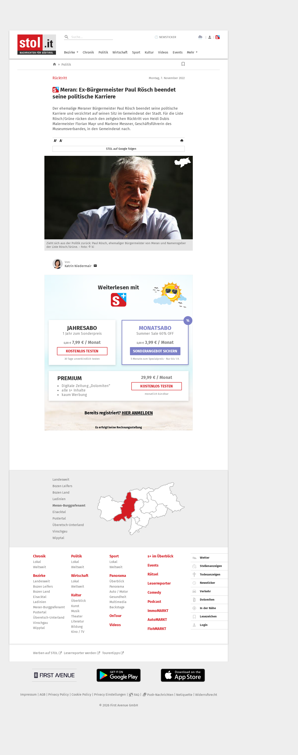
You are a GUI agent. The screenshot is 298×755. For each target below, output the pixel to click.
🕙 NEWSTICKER (165, 37)
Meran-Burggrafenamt (69, 505)
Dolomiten (207, 599)
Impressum (28, 694)
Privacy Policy (58, 694)
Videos (163, 52)
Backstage (116, 607)
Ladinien (59, 499)
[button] (183, 64)
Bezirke (69, 52)
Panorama (117, 576)
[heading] (119, 93)
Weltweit (39, 567)
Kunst (75, 606)
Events (177, 52)
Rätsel (153, 574)
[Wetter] (200, 37)
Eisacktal (59, 512)
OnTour (115, 616)
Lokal (37, 562)
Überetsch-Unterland (68, 525)
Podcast (154, 602)
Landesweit (61, 479)
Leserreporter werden (80, 653)
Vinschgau (60, 531)
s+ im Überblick (160, 556)
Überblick (78, 601)
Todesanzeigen (210, 574)
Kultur (149, 52)
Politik (103, 52)
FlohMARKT (157, 629)
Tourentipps (111, 653)
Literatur (77, 621)
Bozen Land (61, 492)
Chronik (88, 52)
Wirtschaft (120, 52)
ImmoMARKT (158, 611)
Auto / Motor (118, 592)
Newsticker (207, 583)
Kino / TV (77, 632)
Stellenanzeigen (211, 566)
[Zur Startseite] (54, 64)
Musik (75, 611)
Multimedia (117, 602)
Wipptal (58, 538)
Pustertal (59, 518)
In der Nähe (208, 608)
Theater (77, 616)
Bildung (77, 627)
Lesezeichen (208, 616)
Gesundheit (117, 597)
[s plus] (217, 37)
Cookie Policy (81, 694)
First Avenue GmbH (124, 705)
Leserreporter (159, 583)
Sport (136, 52)
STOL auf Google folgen (121, 149)
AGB (42, 694)
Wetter (204, 557)
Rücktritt (60, 78)
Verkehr (205, 591)
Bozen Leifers (62, 486)
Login (204, 625)
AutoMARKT (157, 620)
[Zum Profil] (210, 37)
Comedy (154, 592)
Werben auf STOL (45, 653)
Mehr (190, 52)
